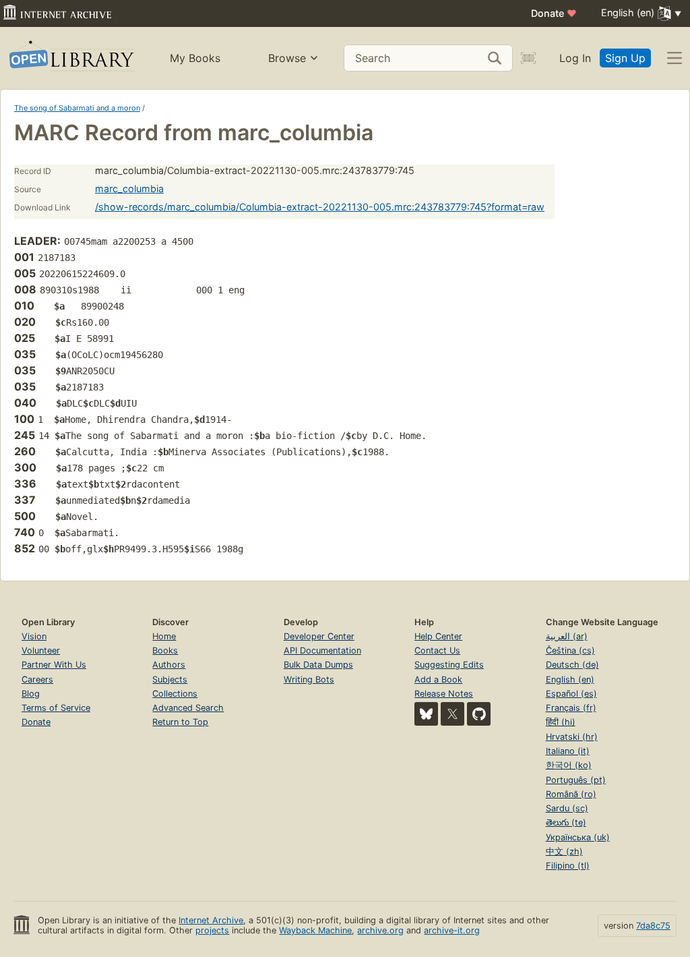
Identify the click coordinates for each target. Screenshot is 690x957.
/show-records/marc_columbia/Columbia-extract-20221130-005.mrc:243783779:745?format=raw (319, 206)
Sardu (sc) (567, 808)
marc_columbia (129, 188)
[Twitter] (452, 714)
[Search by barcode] (528, 58)
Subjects (169, 679)
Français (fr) (571, 708)
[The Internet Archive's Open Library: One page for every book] (70, 58)
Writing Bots (309, 679)
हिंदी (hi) (560, 722)
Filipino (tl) (568, 866)
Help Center (438, 636)
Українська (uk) (578, 837)
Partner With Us (54, 665)
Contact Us (437, 650)
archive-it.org (452, 930)
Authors (168, 665)
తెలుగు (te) (566, 822)
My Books (195, 58)
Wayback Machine (315, 930)
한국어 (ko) (569, 765)
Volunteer (41, 650)
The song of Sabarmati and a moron (77, 108)
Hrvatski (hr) (572, 737)
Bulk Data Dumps (318, 665)
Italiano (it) (568, 751)
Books (165, 650)
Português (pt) (576, 780)
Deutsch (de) (572, 665)
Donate (554, 13)
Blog (31, 694)
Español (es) (571, 694)
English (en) (570, 679)
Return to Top (180, 722)
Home (164, 636)
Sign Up (625, 58)
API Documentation (322, 650)
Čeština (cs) (570, 650)
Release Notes (443, 694)
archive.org (380, 930)
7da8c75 (653, 926)
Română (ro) (571, 794)
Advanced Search (188, 708)
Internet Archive (211, 920)
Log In (575, 58)
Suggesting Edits (449, 665)
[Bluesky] (426, 714)
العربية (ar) (567, 636)
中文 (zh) (564, 851)
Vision (34, 636)
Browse (287, 58)
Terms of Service (56, 708)
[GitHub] (479, 714)
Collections (174, 694)
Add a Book (438, 679)
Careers (37, 679)
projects (212, 930)
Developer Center (319, 636)
